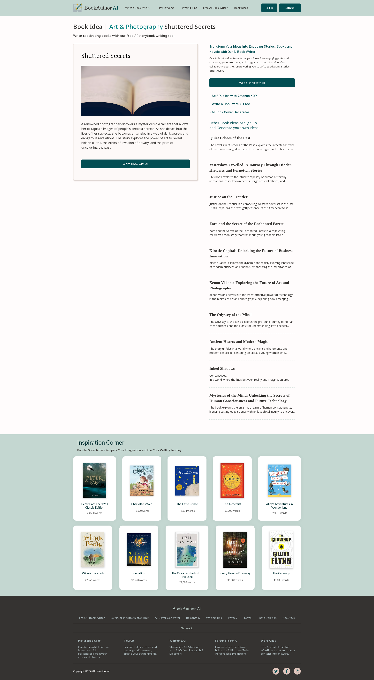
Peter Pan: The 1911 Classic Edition (95, 505)
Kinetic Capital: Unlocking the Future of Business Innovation (251, 253)
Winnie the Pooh (93, 573)
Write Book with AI (135, 164)
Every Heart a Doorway (235, 573)
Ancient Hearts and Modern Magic (238, 341)
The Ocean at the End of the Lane (187, 574)
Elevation (139, 573)
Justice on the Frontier (228, 197)
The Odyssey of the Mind (230, 314)
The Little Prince (187, 504)
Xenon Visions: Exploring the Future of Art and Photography (249, 285)
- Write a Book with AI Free (229, 104)
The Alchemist (232, 504)
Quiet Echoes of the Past (229, 138)
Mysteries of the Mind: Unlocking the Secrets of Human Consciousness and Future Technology (250, 398)
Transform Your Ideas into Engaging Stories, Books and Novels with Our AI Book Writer (251, 49)
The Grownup (281, 573)
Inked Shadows (222, 368)
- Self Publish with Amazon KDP (233, 95)
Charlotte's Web (141, 504)
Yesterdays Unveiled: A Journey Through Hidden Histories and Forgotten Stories (251, 167)
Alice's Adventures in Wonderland (279, 505)
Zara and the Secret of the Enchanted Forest (246, 224)
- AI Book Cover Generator (229, 112)
